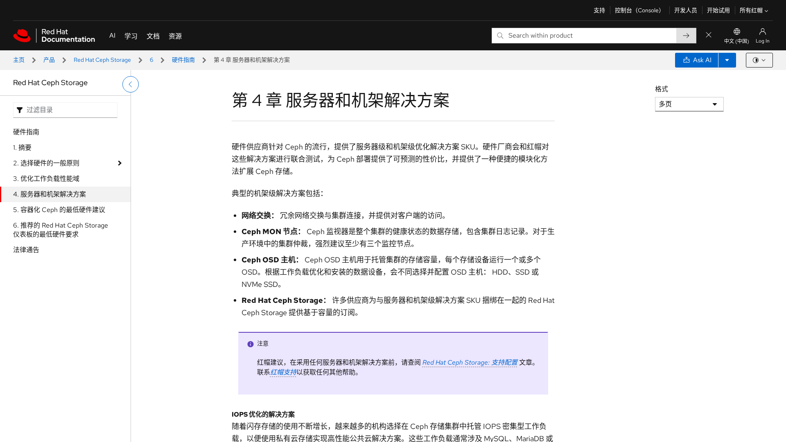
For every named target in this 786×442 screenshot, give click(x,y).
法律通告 (26, 250)
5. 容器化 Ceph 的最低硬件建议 (59, 209)
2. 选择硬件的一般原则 (46, 163)
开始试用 (718, 10)
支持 (599, 10)
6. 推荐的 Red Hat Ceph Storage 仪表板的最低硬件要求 (60, 230)
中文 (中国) (736, 41)
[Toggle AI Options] (727, 60)
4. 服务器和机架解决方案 (49, 194)
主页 (19, 59)
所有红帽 (751, 10)
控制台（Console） (639, 10)
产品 (49, 59)
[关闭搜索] (708, 35)
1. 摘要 (22, 147)
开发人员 (685, 10)
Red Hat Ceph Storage (102, 59)
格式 (661, 89)
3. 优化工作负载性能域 (46, 178)
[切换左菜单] (130, 84)
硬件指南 (183, 59)
